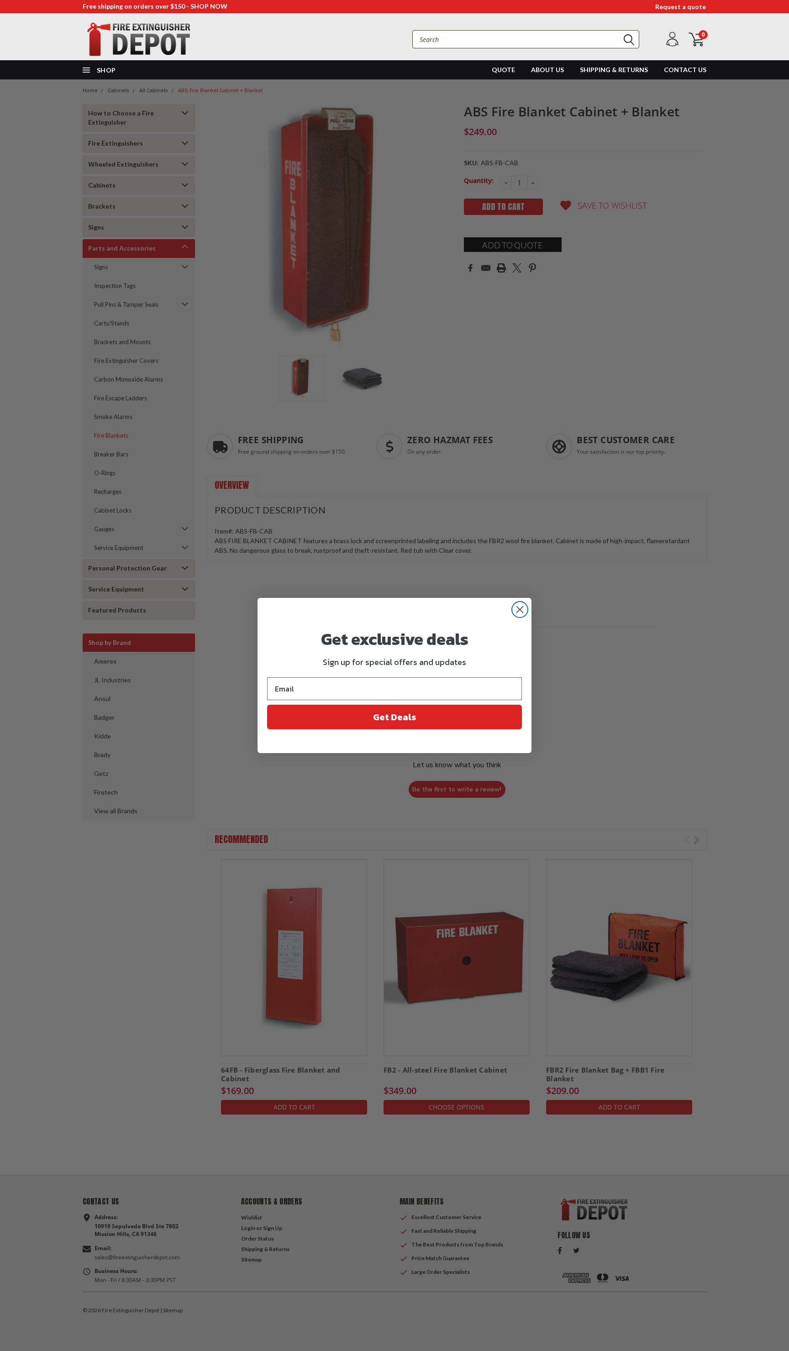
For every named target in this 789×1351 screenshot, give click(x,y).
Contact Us (685, 69)
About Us (547, 69)
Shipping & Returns (614, 69)
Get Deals (394, 717)
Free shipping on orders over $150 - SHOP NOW (155, 6)
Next (446, 226)
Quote (503, 69)
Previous (219, 226)
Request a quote (680, 6)
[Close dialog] (520, 610)
